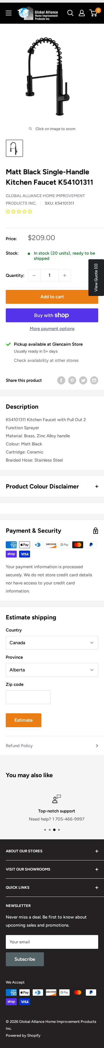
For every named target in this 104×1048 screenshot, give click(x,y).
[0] (93, 13)
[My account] (82, 13)
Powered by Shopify (23, 1035)
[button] (19, 211)
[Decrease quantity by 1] (34, 275)
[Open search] (70, 13)
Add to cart (52, 296)
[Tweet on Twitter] (83, 380)
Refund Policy (19, 745)
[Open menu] (9, 13)
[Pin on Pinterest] (72, 380)
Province (14, 657)
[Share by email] (94, 380)
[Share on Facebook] (61, 380)
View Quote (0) (96, 278)
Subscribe (24, 959)
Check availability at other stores (46, 360)
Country (14, 630)
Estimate (23, 720)
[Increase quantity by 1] (65, 275)
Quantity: (15, 275)
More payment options (52, 328)
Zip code (14, 684)
